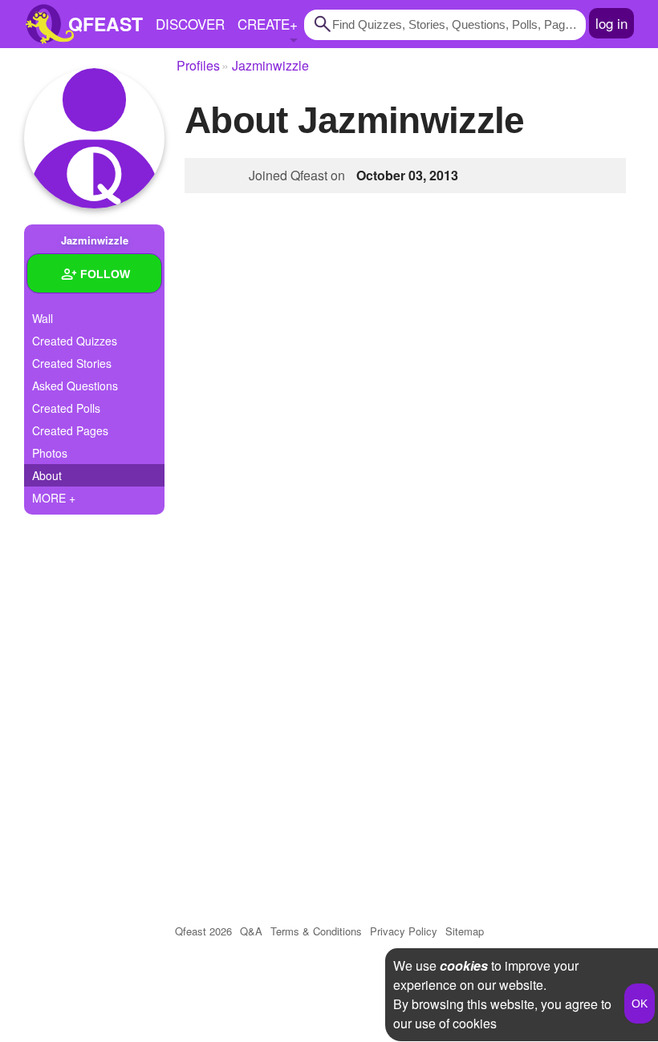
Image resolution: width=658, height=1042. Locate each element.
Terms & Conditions (316, 931)
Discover (190, 24)
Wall (42, 318)
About (47, 475)
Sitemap (464, 931)
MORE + (53, 498)
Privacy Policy (403, 931)
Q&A (251, 931)
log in (611, 23)
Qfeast (203, 931)
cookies (464, 965)
